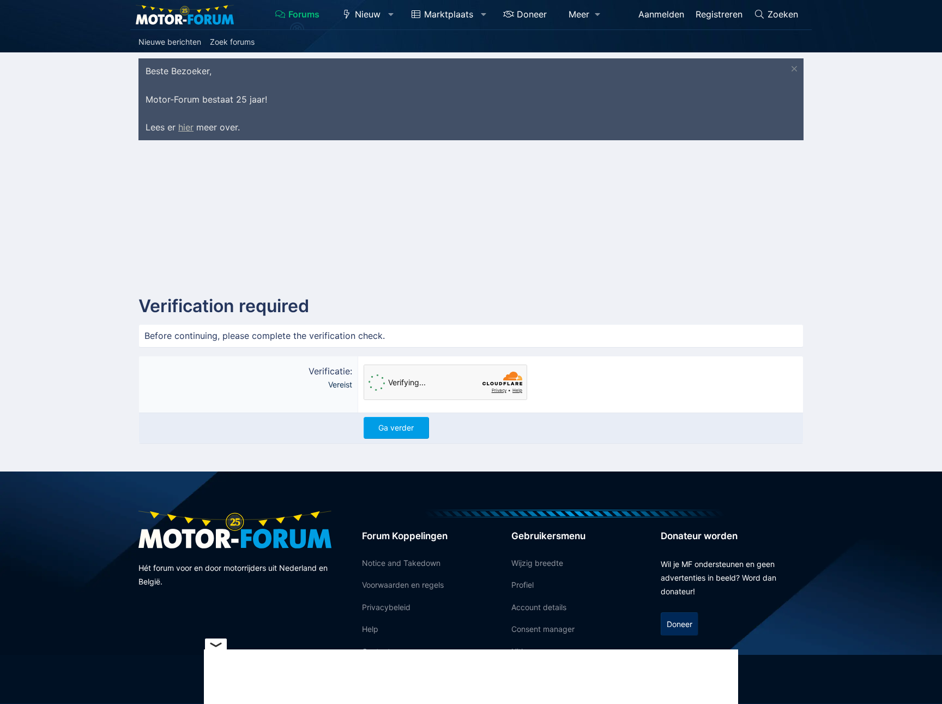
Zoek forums (232, 41)
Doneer (532, 14)
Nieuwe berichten (169, 41)
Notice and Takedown (401, 563)
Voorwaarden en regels (403, 584)
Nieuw (368, 14)
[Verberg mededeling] (793, 70)
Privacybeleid (386, 607)
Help (370, 629)
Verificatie (329, 371)
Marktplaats (448, 14)
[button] (391, 14)
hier (186, 127)
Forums (303, 14)
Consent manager (543, 629)
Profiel (522, 584)
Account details (538, 607)
